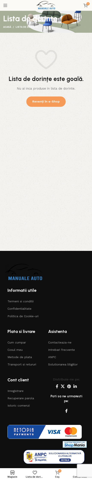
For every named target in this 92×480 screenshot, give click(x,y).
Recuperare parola (20, 398)
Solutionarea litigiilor (63, 364)
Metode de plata (19, 357)
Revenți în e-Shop (46, 101)
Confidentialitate (19, 308)
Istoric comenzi (18, 405)
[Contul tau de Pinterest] (69, 386)
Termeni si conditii (20, 301)
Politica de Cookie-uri (23, 316)
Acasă (7, 27)
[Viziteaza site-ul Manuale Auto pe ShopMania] (75, 444)
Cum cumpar (16, 342)
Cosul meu (15, 349)
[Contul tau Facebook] (57, 386)
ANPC (52, 357)
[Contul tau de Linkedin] (75, 386)
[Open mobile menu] (5, 5)
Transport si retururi (21, 364)
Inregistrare (15, 391)
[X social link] (62, 386)
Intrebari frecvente (61, 349)
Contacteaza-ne (59, 342)
